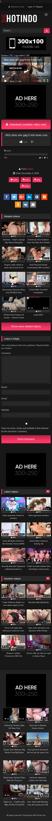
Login (30, 7)
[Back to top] (44, 813)
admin (30, 169)
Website (5, 410)
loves (26, 186)
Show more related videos (26, 326)
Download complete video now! (27, 124)
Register (39, 7)
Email (4, 398)
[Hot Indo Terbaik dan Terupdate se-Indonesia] (21, 18)
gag (38, 179)
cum (27, 179)
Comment (6, 353)
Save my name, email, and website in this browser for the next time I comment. (25, 430)
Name (4, 387)
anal (15, 179)
